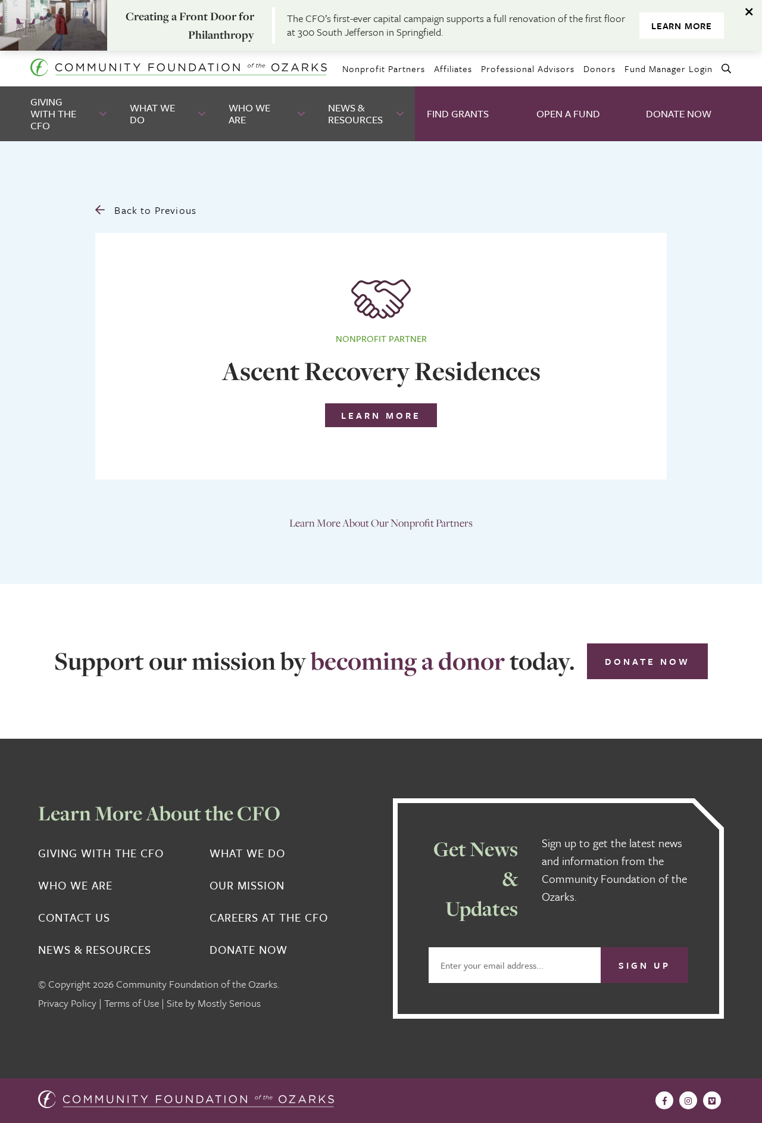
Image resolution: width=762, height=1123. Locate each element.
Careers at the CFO (269, 917)
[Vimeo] (712, 1100)
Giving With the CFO (53, 113)
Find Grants (458, 113)
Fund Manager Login (668, 68)
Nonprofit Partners (383, 68)
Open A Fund (568, 113)
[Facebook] (664, 1100)
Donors (599, 68)
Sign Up (644, 965)
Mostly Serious (229, 1003)
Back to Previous (153, 210)
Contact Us (74, 917)
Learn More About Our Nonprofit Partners (381, 522)
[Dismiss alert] (750, 12)
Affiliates (453, 68)
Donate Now (678, 113)
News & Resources (355, 113)
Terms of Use (131, 1003)
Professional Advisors (527, 68)
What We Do (152, 113)
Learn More (681, 25)
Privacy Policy (67, 1003)
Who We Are (249, 113)
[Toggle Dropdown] (104, 114)
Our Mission (247, 885)
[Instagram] (688, 1100)
